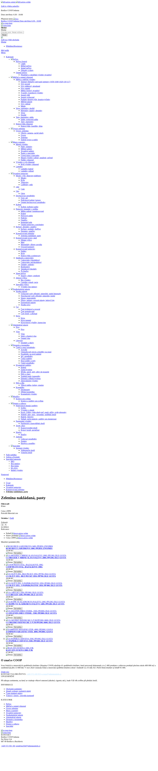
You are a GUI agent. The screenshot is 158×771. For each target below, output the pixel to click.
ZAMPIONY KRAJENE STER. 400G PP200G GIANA (29, 632)
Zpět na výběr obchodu (10, 40)
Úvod (8, 483)
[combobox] (12, 32)
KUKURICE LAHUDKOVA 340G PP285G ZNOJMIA (29, 548)
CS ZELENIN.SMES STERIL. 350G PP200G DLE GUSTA (31, 613)
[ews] (15, 19)
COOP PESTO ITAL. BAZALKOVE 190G (24, 567)
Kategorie (10, 485)
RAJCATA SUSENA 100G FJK (19, 650)
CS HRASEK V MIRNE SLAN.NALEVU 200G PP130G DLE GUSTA (36, 558)
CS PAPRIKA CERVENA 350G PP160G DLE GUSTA (29, 641)
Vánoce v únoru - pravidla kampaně (20, 696)
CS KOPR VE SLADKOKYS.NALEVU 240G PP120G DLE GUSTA (35, 604)
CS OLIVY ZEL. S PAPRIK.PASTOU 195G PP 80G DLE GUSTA (34, 585)
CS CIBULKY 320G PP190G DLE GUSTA (24, 595)
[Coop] (2, 38)
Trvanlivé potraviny (13, 487)
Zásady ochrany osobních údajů (18, 691)
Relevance (5, 529)
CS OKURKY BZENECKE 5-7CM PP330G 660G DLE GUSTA (33, 622)
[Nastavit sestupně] (19, 533)
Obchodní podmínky (14, 689)
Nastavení (5, 474)
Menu (3, 53)
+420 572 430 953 (33, 674)
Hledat (3, 42)
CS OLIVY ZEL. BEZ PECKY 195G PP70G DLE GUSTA (31, 576)
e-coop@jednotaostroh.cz (51, 674)
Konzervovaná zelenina (15, 490)
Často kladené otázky (14, 693)
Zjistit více (5, 672)
